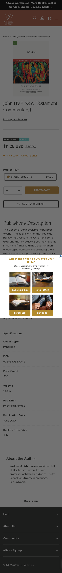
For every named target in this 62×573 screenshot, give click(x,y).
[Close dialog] (60, 256)
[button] (20, 282)
